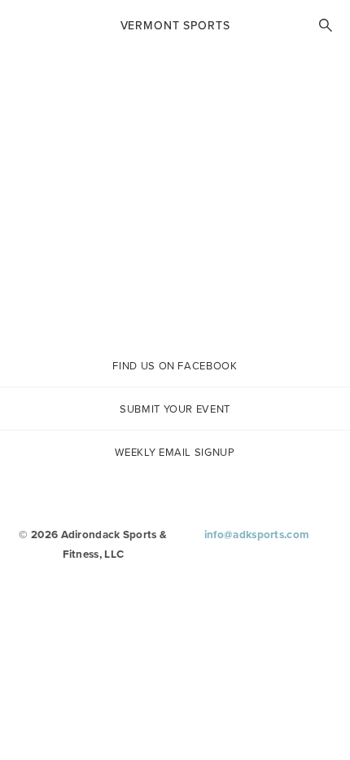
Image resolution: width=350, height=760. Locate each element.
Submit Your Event (175, 409)
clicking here (255, 265)
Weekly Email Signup (174, 452)
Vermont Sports (175, 25)
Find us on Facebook (174, 365)
